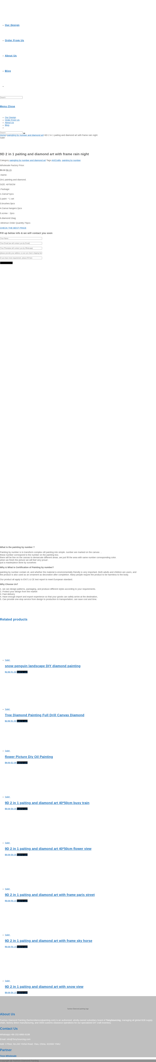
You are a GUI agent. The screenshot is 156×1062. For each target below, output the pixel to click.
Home (3, 135)
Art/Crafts (56, 160)
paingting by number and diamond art (25, 135)
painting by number (71, 160)
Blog (7, 125)
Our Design (10, 117)
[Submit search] (24, 133)
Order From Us (12, 120)
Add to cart (22, 672)
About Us (9, 122)
